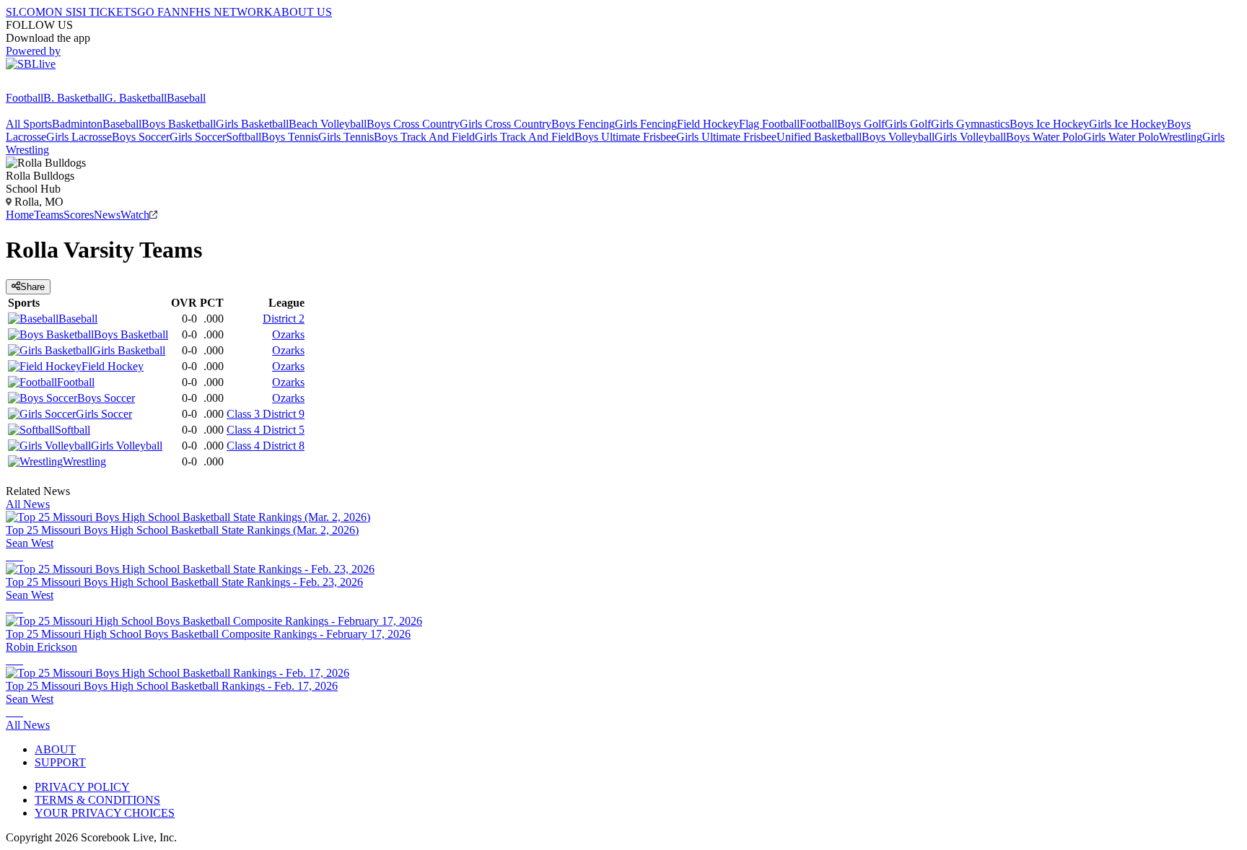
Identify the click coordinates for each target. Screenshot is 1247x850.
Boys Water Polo (1044, 137)
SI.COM (25, 12)
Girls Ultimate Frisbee (726, 137)
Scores (79, 215)
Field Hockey (708, 124)
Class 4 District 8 (266, 445)
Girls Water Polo (1121, 137)
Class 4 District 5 (266, 430)
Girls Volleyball (970, 137)
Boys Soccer (141, 137)
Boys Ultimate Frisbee (625, 137)
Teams (49, 215)
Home (20, 215)
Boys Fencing (583, 124)
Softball (243, 137)
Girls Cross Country (505, 124)
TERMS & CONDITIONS (97, 800)
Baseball (186, 98)
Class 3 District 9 (266, 414)
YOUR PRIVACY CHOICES (105, 813)
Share (32, 286)
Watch (135, 215)
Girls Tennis (346, 137)
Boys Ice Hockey (1049, 124)
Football (24, 98)
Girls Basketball (252, 124)
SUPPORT (60, 762)
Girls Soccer (198, 137)
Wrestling (1180, 137)
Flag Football (769, 124)
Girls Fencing (646, 124)
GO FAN (158, 12)
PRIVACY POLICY (82, 787)
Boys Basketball (178, 124)
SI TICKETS (106, 12)
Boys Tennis (289, 137)
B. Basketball (74, 98)
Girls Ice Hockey (1128, 124)
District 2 (284, 318)
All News (28, 504)
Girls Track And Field (524, 137)
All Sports (29, 124)
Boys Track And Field (424, 137)
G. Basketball (136, 98)
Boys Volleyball (898, 137)
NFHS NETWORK (226, 12)
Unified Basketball (819, 137)
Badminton (77, 124)
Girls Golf (908, 124)
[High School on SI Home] (61, 85)
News (107, 215)
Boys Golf (861, 124)
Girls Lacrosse (79, 137)
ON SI (60, 12)
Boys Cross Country (413, 124)
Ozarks (288, 334)
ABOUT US (302, 12)
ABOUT (55, 749)
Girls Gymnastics (970, 124)
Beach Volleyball (328, 124)
